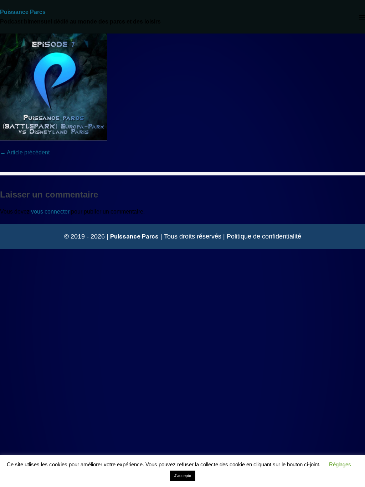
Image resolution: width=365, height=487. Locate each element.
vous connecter (50, 212)
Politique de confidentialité (264, 236)
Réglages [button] (340, 464)
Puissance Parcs (23, 12)
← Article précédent (25, 152)
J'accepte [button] (182, 475)
